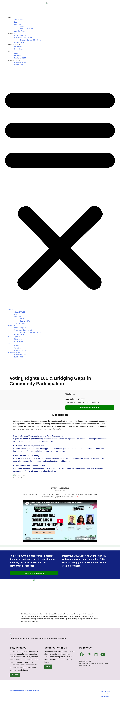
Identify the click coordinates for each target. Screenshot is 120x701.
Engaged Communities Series (30, 40)
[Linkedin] (95, 654)
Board (16, 22)
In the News (18, 49)
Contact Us (105, 684)
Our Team (17, 24)
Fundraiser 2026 (20, 58)
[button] (60, 188)
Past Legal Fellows (26, 29)
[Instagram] (88, 654)
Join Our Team (19, 31)
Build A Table (19, 65)
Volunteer (17, 56)
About (10, 17)
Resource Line (19, 42)
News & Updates (14, 44)
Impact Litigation (20, 35)
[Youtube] (102, 654)
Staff (22, 26)
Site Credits (105, 687)
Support (11, 51)
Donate (16, 53)
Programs (11, 33)
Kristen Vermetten (18, 478)
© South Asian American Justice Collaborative (24, 690)
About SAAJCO (19, 20)
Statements (18, 47)
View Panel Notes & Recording (89, 407)
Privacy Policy (105, 682)
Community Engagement (23, 38)
